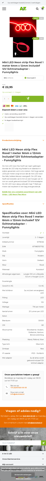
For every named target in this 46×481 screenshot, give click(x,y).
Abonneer (43, 442)
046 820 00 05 (29, 416)
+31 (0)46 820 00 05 (18, 388)
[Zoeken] (37, 8)
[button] (4, 8)
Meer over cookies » (23, 479)
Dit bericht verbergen (23, 475)
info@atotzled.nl (17, 394)
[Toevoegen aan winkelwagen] (28, 99)
